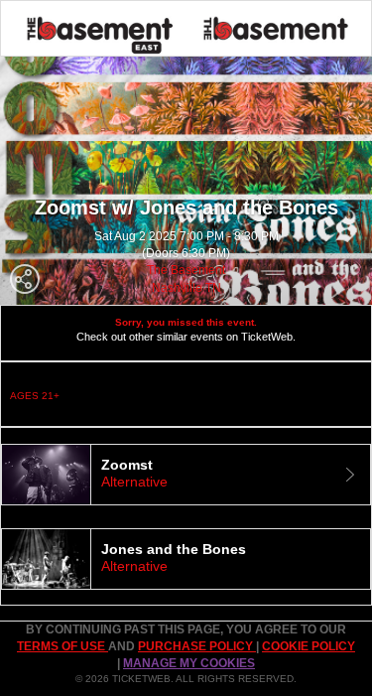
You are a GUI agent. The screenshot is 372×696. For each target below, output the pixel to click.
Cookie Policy (308, 646)
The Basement (186, 270)
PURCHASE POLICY (197, 646)
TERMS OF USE (62, 646)
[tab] (186, 474)
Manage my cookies (189, 663)
